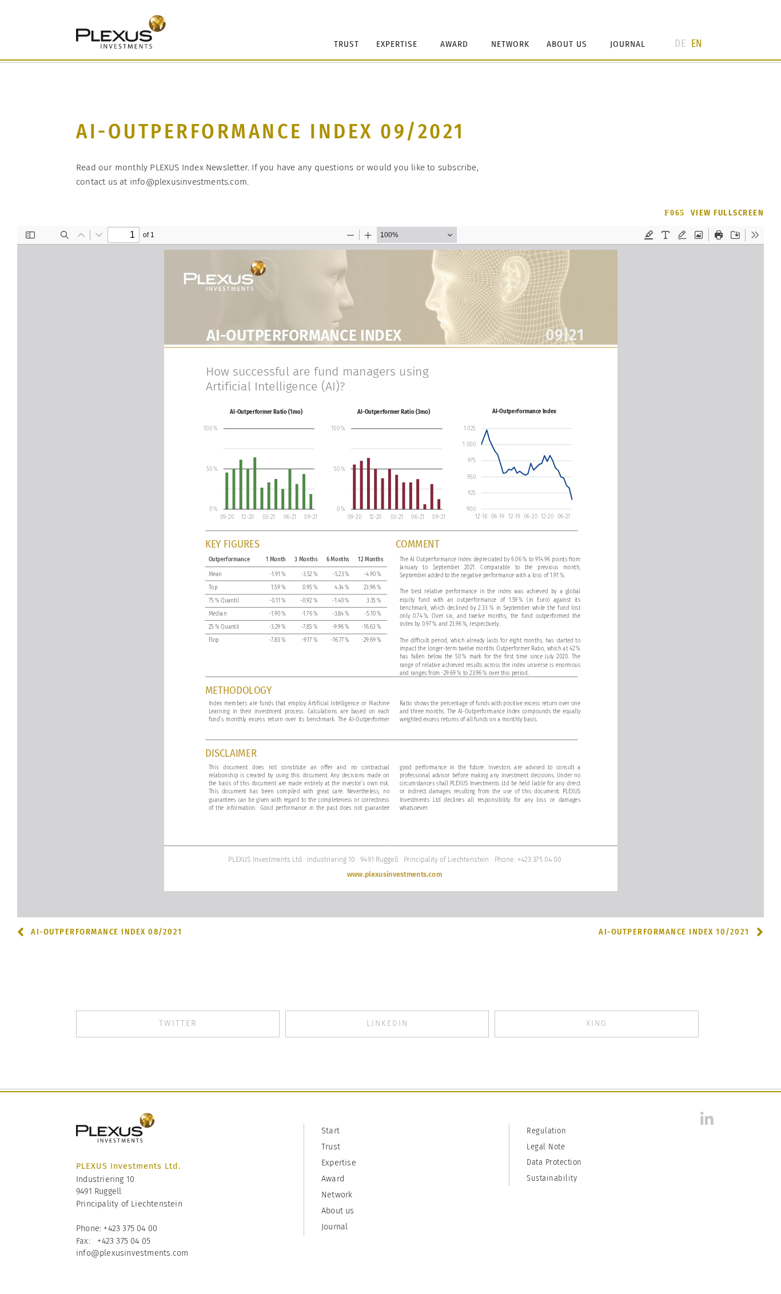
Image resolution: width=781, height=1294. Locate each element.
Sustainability (552, 1178)
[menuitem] (680, 43)
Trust (346, 44)
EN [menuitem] (696, 43)
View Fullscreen (727, 213)
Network (510, 44)
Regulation (546, 1131)
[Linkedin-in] (706, 1119)
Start (330, 1131)
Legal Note (546, 1147)
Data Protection (554, 1162)
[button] (178, 1024)
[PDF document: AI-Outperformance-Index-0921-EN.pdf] (390, 571)
